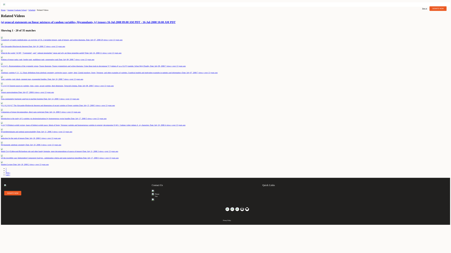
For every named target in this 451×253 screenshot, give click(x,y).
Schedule (31, 10)
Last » (8, 175)
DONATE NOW (438, 8)
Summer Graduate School (17, 10)
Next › (8, 173)
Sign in (424, 8)
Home (3, 10)
